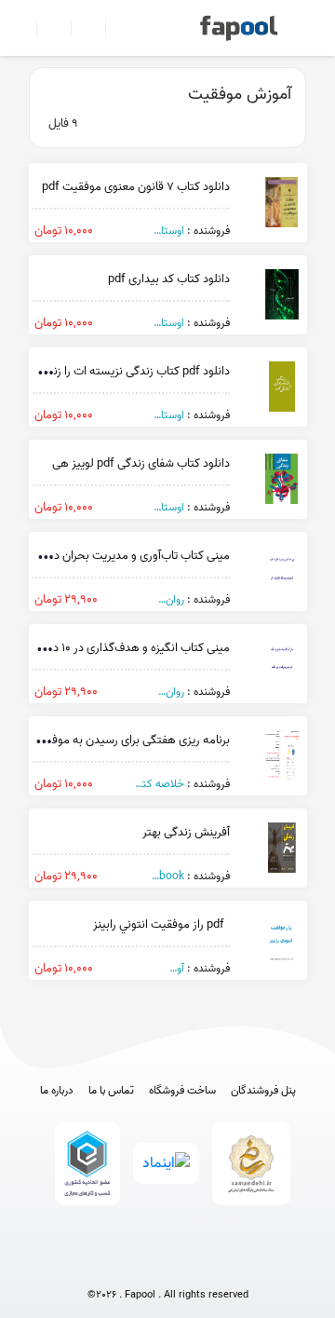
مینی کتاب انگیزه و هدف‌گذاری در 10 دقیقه (130, 648)
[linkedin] (236, 1264)
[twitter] (202, 1264)
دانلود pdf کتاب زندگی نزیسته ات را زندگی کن (123, 371)
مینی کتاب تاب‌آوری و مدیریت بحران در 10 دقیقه (118, 555)
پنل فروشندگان (263, 1090)
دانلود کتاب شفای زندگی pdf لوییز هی (141, 463)
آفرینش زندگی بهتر (186, 832)
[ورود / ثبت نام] (46, 28)
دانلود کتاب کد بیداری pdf (169, 279)
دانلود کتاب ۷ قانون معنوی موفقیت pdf (136, 187)
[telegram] (133, 1264)
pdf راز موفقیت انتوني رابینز (161, 924)
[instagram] (168, 1264)
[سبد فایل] (21, 28)
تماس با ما (111, 1090)
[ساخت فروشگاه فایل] (80, 28)
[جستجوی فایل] (115, 28)
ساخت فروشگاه (182, 1090)
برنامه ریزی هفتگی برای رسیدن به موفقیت (130, 740)
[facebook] (99, 1264)
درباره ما (57, 1090)
